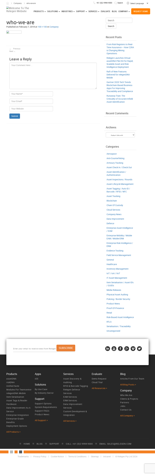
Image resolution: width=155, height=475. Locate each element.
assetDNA (11, 378)
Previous (14, 48)
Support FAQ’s (42, 410)
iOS (36, 378)
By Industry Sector (44, 392)
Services (93, 11)
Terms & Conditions (77, 456)
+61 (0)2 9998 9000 (104, 3)
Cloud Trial (97, 382)
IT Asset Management (117, 277)
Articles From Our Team (132, 378)
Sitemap (95, 456)
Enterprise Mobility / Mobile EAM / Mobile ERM (119, 237)
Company (18, 3)
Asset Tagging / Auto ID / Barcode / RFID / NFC (118, 190)
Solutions (52, 11)
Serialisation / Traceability (119, 326)
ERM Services (70, 400)
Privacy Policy (39, 456)
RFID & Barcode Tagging (75, 385)
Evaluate (105, 11)
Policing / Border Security (118, 299)
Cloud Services (113, 209)
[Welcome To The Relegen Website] (28, 10)
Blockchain (112, 200)
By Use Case (41, 389)
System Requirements (46, 407)
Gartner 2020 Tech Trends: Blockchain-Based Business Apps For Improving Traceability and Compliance (120, 87)
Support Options (43, 403)
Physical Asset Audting (117, 294)
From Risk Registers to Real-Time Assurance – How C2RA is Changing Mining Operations (120, 49)
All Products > (13, 431)
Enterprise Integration (17, 415)
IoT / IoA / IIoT (113, 273)
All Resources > (99, 388)
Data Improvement (115, 218)
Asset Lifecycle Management (120, 184)
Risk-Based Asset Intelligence (120, 317)
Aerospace (112, 153)
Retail (109, 312)
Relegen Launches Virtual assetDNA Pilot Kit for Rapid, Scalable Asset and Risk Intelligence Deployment (120, 62)
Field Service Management (119, 255)
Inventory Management (118, 268)
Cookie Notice (57, 456)
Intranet (107, 456)
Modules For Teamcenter (18, 389)
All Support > (41, 420)
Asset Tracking (113, 196)
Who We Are (126, 395)
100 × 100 (42, 26)
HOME (27, 443)
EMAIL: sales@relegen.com (115, 443)
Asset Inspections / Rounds (119, 179)
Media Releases (114, 290)
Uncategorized (113, 330)
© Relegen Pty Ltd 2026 (126, 456)
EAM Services (70, 396)
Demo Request (99, 378)
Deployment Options (16, 425)
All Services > (69, 420)
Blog (114, 11)
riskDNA (10, 382)
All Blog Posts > (128, 384)
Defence (110, 223)
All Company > (127, 415)
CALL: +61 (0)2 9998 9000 (79, 443)
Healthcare (112, 264)
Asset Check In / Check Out (119, 167)
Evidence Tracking (115, 250)
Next (12, 51)
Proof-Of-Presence (115, 308)
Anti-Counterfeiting (115, 158)
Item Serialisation (15, 396)
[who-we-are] (13, 37)
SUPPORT (54, 443)
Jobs (122, 406)
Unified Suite (12, 385)
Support (80, 11)
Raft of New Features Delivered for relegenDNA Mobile (118, 74)
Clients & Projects (129, 398)
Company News (114, 214)
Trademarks (23, 456)
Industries (67, 11)
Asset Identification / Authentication (116, 173)
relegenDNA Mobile (16, 393)
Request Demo (141, 11)
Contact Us (126, 409)
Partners (124, 402)
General (110, 259)
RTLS (109, 321)
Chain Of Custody (115, 205)
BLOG (40, 443)
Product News (113, 303)
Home (7, 3)
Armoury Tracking (115, 162)
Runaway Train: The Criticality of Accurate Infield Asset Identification (120, 98)
